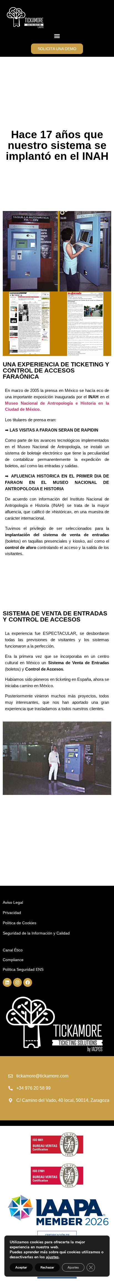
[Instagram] (17, 982)
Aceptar (21, 1267)
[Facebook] (27, 982)
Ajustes (73, 1267)
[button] (57, 36)
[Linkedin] (7, 982)
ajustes (52, 1257)
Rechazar (47, 1267)
